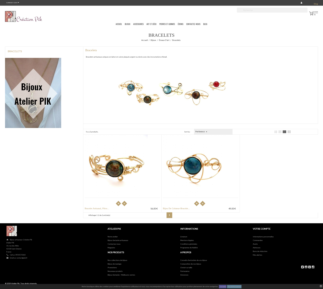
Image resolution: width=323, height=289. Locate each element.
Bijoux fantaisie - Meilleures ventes (121, 275)
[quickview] (124, 203)
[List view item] (275, 131)
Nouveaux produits (115, 271)
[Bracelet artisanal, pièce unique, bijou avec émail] (118, 140)
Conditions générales (188, 244)
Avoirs (255, 244)
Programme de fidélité (189, 248)
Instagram (312, 267)
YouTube (305, 267)
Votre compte (262, 228)
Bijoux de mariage (114, 264)
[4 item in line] (284, 131)
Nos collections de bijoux (117, 260)
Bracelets (15, 51)
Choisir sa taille (186, 267)
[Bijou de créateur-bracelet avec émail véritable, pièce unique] (197, 140)
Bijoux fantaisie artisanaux (118, 240)
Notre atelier (113, 237)
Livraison (183, 237)
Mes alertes (257, 255)
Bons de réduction (260, 251)
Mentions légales (187, 240)
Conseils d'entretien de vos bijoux (193, 260)
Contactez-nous (114, 244)
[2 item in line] (289, 131)
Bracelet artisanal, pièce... (97, 208)
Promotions (112, 267)
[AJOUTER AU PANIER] (118, 203)
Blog (316, 4)
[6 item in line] (280, 131)
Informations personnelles (263, 237)
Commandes (258, 240)
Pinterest (308, 267)
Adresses (256, 248)
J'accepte (223, 286)
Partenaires (185, 271)
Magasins (111, 248)
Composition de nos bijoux (190, 264)
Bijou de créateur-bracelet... (176, 208)
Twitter (301, 267)
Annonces (184, 275)
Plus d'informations (234, 286)
